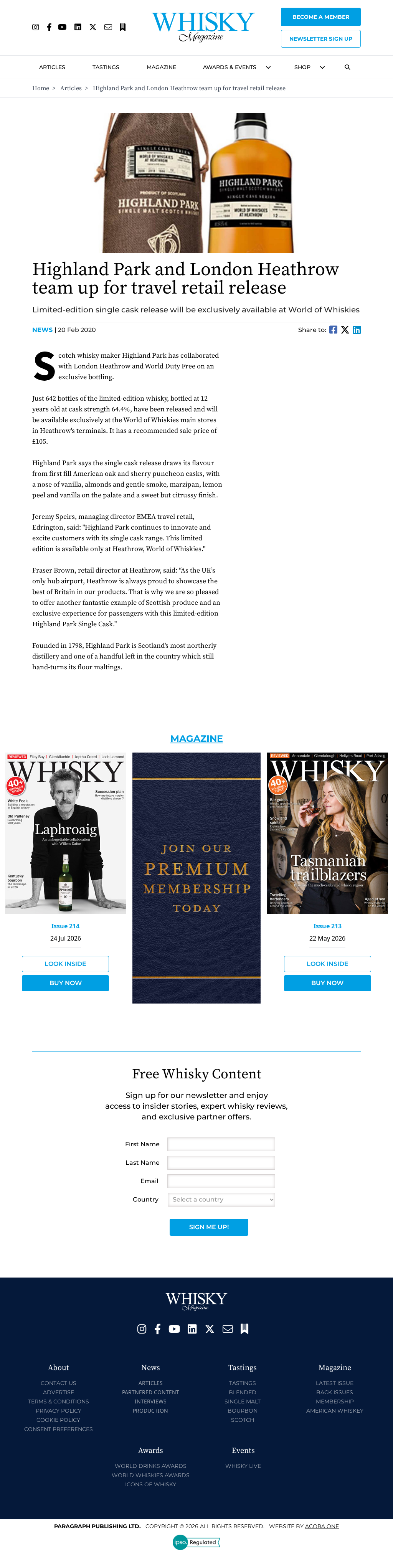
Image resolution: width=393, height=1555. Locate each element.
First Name (142, 1144)
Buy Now (66, 983)
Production (150, 1410)
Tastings (105, 67)
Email (149, 1181)
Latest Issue (334, 1383)
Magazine (161, 67)
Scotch (242, 1419)
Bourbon (243, 1410)
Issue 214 (65, 926)
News (44, 329)
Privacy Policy (58, 1410)
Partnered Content (150, 1392)
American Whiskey (334, 1410)
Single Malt (243, 1401)
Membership (335, 1401)
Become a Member (320, 16)
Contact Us (58, 1383)
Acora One (322, 1526)
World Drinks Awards (151, 1466)
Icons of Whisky (150, 1484)
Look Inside (65, 963)
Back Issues (334, 1392)
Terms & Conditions (58, 1401)
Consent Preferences (58, 1429)
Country (146, 1199)
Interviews (151, 1401)
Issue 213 (328, 926)
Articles (52, 67)
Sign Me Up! (209, 1227)
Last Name (142, 1162)
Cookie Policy (58, 1419)
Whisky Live (243, 1466)
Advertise (58, 1392)
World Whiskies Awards (151, 1475)
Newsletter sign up (320, 38)
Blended (242, 1392)
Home (40, 88)
